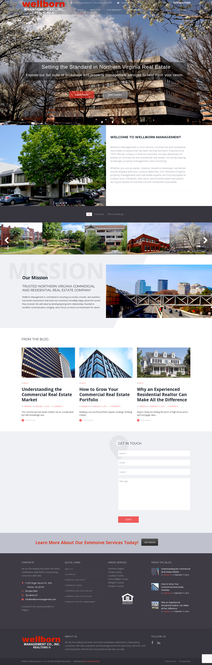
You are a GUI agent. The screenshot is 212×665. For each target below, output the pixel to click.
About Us (95, 10)
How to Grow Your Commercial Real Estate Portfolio (104, 394)
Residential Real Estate (75, 580)
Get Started (149, 542)
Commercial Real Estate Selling (78, 591)
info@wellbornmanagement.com (134, 3)
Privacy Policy (184, 661)
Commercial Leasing (73, 585)
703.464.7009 (181, 2)
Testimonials (134, 10)
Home (81, 10)
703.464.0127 (31, 595)
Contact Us (184, 10)
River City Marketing (91, 661)
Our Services (114, 10)
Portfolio (153, 10)
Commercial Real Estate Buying (78, 596)
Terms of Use (170, 661)
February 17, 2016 (42, 406)
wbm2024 (27, 406)
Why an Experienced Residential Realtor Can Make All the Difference (162, 394)
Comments (57, 406)
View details (30, 420)
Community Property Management (80, 602)
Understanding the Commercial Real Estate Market (47, 394)
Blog (168, 10)
